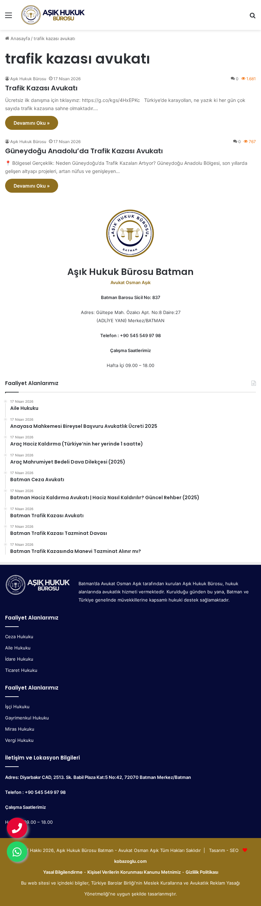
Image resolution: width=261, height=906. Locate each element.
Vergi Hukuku (19, 740)
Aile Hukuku (18, 647)
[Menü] (8, 17)
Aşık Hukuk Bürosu (28, 78)
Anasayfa (19, 38)
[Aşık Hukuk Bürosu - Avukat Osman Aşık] (53, 15)
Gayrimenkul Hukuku (27, 717)
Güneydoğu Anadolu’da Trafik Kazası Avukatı (84, 151)
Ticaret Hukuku (21, 670)
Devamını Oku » (32, 123)
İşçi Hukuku (17, 706)
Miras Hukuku (19, 729)
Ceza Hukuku (19, 636)
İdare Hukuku (19, 659)
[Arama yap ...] (252, 17)
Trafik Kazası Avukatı (41, 88)
